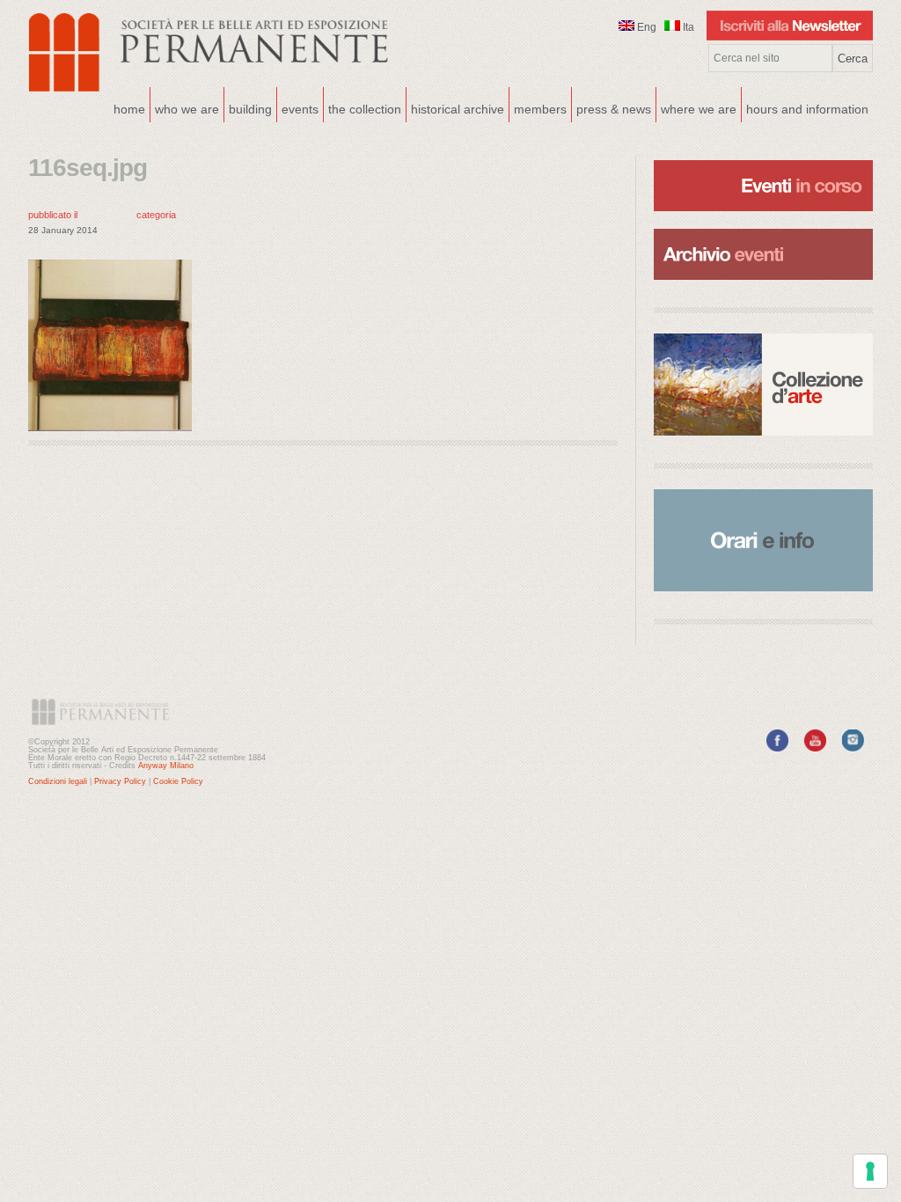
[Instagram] (853, 748)
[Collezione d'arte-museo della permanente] (763, 384)
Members (540, 109)
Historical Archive (457, 109)
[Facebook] (777, 748)
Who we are (184, 107)
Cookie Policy (178, 781)
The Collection (364, 109)
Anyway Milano (166, 765)
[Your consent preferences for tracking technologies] (870, 1171)
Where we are (696, 107)
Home (129, 109)
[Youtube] (815, 748)
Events (298, 107)
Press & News (613, 109)
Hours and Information (807, 109)
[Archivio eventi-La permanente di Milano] (763, 227)
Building (248, 107)
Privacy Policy (120, 781)
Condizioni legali (57, 781)
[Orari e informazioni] (763, 540)
